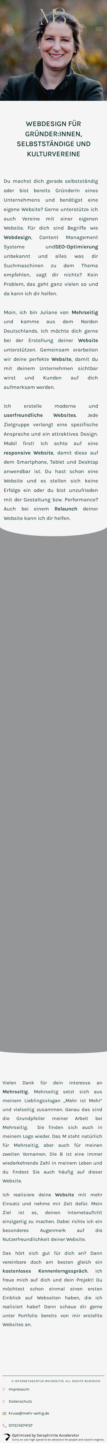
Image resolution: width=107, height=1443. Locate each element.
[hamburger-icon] (99, 28)
